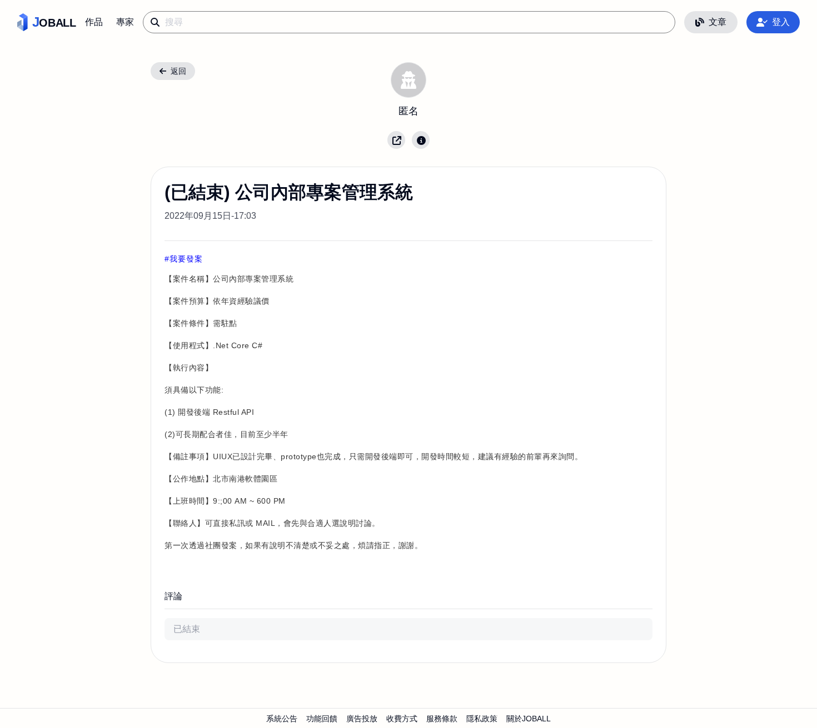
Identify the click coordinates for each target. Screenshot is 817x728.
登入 (781, 22)
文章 (717, 22)
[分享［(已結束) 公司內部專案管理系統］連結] (396, 140)
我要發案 (186, 258)
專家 (125, 22)
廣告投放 (361, 718)
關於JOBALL (528, 718)
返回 (178, 71)
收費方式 (401, 718)
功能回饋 (321, 718)
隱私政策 (481, 718)
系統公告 (281, 718)
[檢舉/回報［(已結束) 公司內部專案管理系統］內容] (421, 140)
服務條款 (441, 718)
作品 (94, 22)
